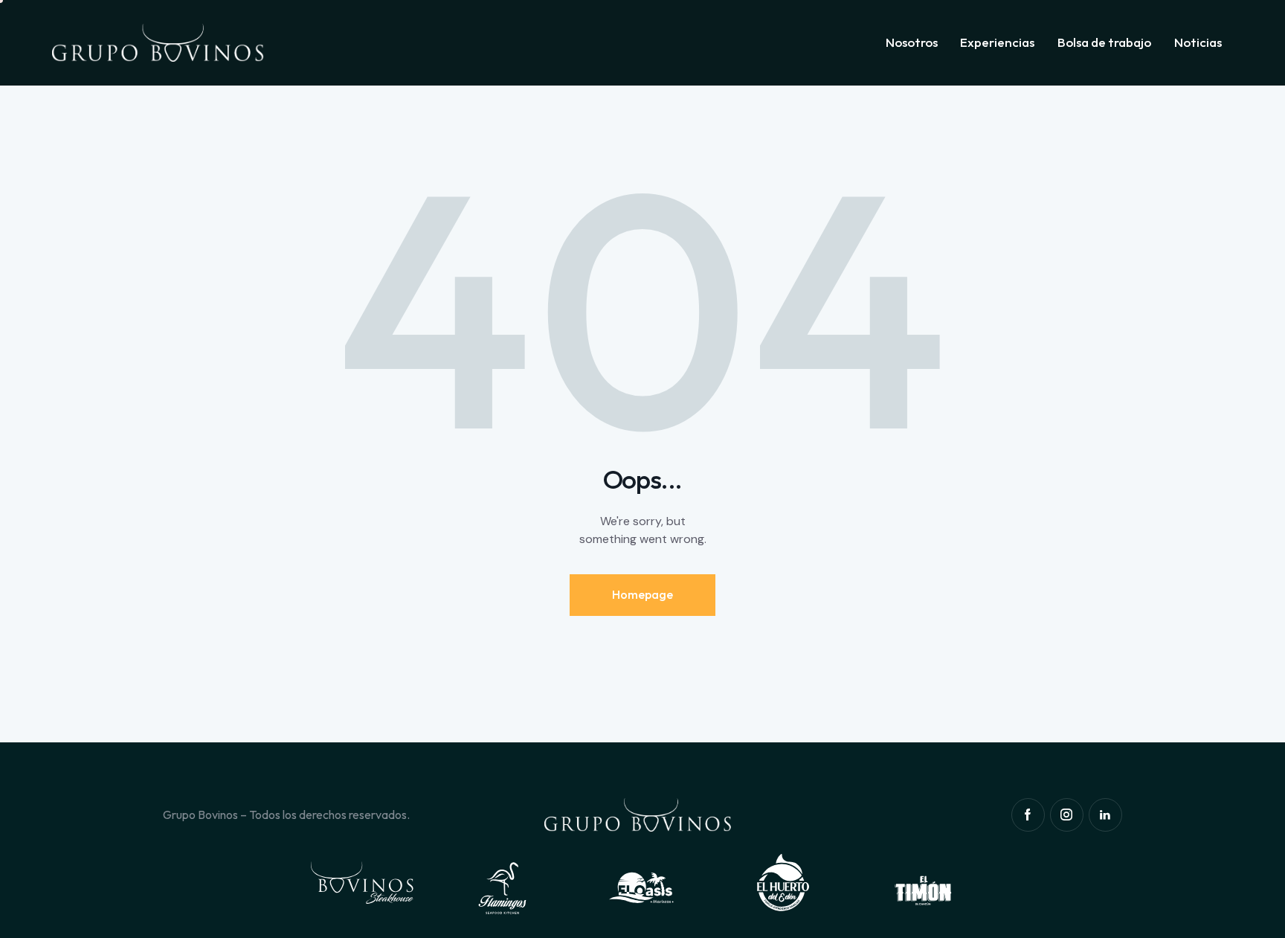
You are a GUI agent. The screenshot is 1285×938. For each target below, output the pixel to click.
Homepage (642, 594)
